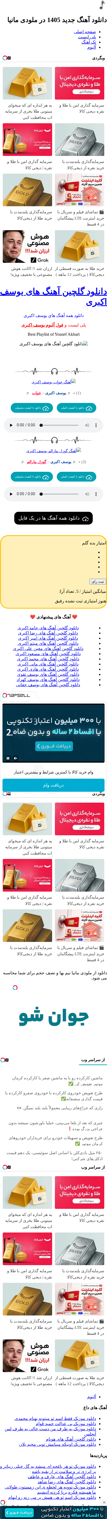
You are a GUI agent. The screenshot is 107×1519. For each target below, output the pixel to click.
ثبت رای (98, 582)
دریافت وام (53, 785)
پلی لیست (87, 37)
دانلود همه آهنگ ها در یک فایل (49, 518)
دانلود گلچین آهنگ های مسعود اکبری (48, 653)
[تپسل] (2, 1502)
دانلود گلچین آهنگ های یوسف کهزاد (48, 679)
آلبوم (91, 47)
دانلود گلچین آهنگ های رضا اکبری (48, 633)
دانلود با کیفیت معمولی (28, 407)
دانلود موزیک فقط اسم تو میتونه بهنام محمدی (55, 1418)
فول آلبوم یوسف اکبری (42, 325)
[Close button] (104, 1502)
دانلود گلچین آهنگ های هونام (71, 1439)
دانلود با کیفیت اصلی (72, 407)
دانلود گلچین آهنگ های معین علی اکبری (48, 648)
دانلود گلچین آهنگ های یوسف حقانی (48, 684)
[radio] (48, 552)
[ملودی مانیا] (102, 8)
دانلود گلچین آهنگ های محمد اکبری (48, 659)
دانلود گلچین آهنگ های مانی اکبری (48, 664)
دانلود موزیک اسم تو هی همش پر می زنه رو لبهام (52, 1497)
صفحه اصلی (85, 31)
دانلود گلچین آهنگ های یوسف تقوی (48, 674)
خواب (36, 393)
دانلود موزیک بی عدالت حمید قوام (66, 1423)
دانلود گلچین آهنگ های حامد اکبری (48, 628)
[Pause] (8, 758)
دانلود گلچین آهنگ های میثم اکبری (48, 643)
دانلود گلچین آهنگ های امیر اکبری (48, 638)
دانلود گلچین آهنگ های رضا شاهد (67, 1482)
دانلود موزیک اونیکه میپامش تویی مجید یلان (57, 1444)
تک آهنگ (88, 42)
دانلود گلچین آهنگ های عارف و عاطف (62, 1476)
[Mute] (15, 758)
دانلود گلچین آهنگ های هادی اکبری (48, 669)
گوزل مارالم (36, 462)
